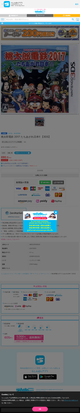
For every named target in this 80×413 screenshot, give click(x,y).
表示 (76, 4)
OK (40, 409)
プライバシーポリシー (71, 400)
